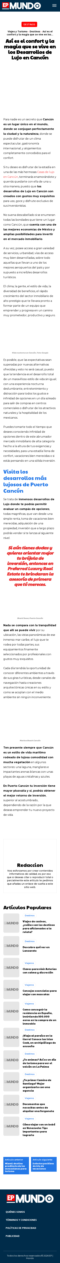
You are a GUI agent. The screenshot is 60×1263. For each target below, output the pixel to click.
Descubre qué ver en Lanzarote (36, 948)
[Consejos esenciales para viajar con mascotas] (11, 989)
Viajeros (29, 963)
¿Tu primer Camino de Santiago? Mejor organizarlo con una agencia (37, 1085)
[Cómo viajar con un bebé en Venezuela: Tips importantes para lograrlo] (11, 1126)
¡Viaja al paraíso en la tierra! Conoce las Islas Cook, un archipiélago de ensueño (39, 1041)
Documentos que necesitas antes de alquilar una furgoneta (38, 1107)
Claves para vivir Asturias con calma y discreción (40, 970)
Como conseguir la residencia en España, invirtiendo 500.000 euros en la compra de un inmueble (39, 1016)
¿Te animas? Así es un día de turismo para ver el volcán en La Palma (39, 1063)
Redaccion (30, 865)
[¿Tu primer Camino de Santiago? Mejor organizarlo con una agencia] (11, 1081)
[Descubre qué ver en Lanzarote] (11, 945)
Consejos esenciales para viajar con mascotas (40, 992)
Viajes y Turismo (18, 31)
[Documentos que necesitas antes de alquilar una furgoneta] (11, 1104)
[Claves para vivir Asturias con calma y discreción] (11, 967)
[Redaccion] (30, 851)
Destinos (29, 24)
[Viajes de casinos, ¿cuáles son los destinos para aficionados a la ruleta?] (11, 923)
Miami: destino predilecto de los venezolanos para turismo (15, 1167)
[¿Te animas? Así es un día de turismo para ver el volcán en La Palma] (11, 1060)
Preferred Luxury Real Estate (30, 570)
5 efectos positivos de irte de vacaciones (43, 1166)
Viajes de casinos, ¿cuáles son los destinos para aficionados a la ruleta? (39, 926)
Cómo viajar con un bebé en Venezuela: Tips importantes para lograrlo (39, 1130)
